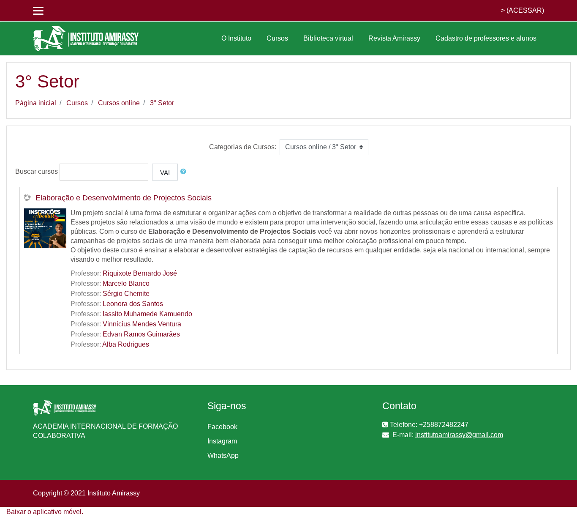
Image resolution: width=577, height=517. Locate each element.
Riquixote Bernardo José (140, 273)
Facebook (222, 426)
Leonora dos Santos (133, 303)
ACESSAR (525, 10)
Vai (165, 172)
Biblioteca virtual (328, 38)
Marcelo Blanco (126, 283)
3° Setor (162, 103)
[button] (185, 172)
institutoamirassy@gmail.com (459, 434)
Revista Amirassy (394, 38)
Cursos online (119, 103)
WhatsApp (223, 455)
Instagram (222, 441)
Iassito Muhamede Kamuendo (147, 313)
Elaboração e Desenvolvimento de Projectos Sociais (123, 198)
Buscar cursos (36, 171)
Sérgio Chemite (126, 293)
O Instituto (236, 38)
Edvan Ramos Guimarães (141, 334)
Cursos (277, 38)
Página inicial (35, 103)
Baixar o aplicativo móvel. (44, 511)
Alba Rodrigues (125, 344)
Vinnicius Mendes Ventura (142, 324)
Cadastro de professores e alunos (485, 38)
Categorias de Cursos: (242, 146)
